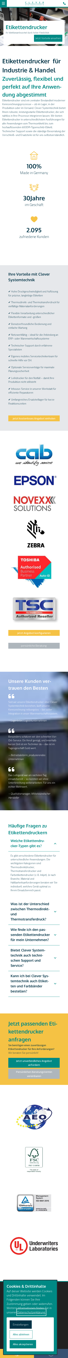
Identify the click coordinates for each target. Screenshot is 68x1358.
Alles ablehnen (21, 1334)
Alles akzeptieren (23, 1344)
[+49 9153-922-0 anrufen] (65, 3)
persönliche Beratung (34, 645)
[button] (3, 3)
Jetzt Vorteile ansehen (48, 38)
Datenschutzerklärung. (31, 1312)
